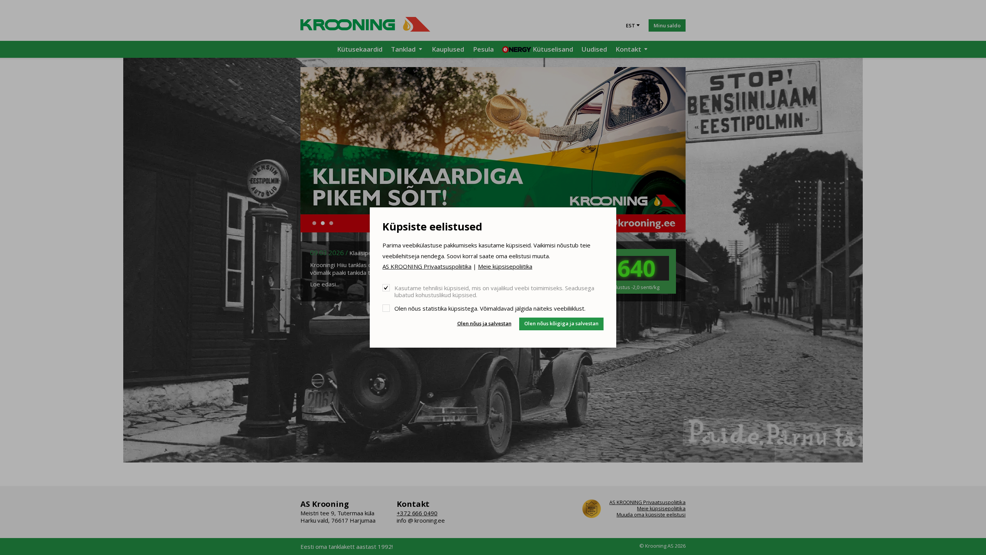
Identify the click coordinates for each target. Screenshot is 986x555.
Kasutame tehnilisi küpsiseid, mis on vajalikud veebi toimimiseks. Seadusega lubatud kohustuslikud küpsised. (494, 291)
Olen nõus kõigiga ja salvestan (561, 323)
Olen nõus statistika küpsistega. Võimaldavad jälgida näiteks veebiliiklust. (489, 308)
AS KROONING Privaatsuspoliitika (426, 266)
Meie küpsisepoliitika (505, 266)
